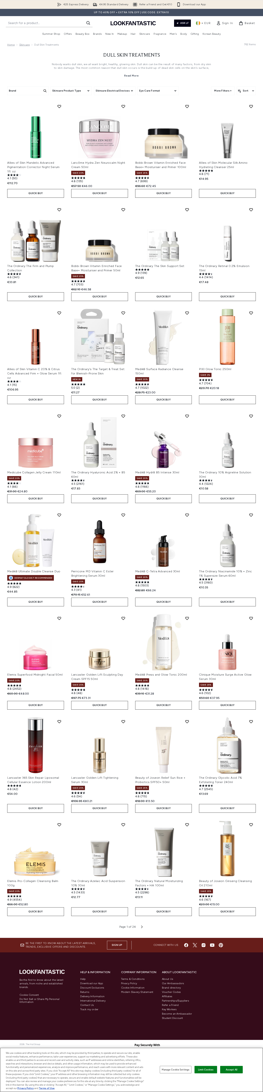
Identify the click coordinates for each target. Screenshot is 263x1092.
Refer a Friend (170, 1005)
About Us (167, 979)
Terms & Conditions (133, 979)
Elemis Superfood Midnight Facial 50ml (35, 674)
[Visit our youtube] (212, 945)
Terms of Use (47, 1088)
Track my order (89, 1009)
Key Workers (169, 1009)
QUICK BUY (35, 193)
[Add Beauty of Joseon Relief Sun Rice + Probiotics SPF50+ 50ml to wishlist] (187, 721)
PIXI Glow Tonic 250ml (215, 369)
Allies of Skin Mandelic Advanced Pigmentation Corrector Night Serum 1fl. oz (33, 167)
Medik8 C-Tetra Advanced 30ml (157, 571)
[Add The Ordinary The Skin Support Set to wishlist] (187, 209)
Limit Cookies (205, 1069)
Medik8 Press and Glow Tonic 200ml (161, 674)
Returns (84, 992)
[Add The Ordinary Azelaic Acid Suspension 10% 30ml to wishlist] (123, 824)
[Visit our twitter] (195, 945)
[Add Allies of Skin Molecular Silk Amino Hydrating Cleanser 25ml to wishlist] (251, 106)
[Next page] (142, 927)
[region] (131, 1070)
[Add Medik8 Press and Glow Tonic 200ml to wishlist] (187, 618)
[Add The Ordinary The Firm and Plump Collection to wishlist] (59, 209)
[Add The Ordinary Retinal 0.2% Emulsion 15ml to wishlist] (251, 209)
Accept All (231, 1069)
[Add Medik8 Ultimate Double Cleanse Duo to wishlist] (59, 515)
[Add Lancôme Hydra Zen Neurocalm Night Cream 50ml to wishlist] (123, 106)
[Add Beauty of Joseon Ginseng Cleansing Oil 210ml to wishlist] (251, 824)
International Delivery (93, 1000)
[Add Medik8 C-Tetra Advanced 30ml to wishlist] (187, 515)
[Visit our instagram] (203, 945)
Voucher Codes (171, 992)
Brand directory (171, 987)
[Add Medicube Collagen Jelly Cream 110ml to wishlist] (59, 416)
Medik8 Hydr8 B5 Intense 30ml (157, 472)
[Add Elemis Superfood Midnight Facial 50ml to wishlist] (59, 618)
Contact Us (87, 1005)
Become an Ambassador (177, 1013)
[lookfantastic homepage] (133, 23)
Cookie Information (133, 987)
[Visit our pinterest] (221, 945)
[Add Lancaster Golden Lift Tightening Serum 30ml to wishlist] (123, 721)
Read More (131, 75)
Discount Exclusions (92, 987)
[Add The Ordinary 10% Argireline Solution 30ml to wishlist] (251, 416)
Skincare (24, 44)
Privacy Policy (129, 983)
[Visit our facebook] (186, 945)
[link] (224, 23)
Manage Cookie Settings (175, 1069)
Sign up (117, 945)
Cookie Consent (29, 995)
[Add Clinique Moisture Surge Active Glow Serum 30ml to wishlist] (251, 618)
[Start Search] (88, 23)
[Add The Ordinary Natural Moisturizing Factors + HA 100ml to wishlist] (187, 824)
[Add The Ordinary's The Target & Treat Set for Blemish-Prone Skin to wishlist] (123, 313)
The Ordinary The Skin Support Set (159, 266)
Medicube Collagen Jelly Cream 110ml (34, 472)
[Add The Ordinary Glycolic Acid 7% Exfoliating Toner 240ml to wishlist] (251, 721)
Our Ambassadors (173, 983)
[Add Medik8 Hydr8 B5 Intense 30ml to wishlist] (187, 416)
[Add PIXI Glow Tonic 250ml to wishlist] (251, 313)
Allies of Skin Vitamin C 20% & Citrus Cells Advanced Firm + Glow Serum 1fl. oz (34, 373)
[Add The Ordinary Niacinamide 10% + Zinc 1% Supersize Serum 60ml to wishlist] (251, 515)
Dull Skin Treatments (131, 55)
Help (83, 979)
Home (11, 44)
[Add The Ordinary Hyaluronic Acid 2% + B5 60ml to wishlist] (123, 416)
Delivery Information (92, 996)
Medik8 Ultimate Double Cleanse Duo (33, 571)
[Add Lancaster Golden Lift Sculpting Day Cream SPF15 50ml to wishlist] (123, 618)
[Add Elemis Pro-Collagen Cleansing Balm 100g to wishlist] (59, 824)
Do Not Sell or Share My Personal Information (39, 1001)
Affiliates (167, 996)
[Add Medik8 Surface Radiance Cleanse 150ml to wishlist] (187, 313)
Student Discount (172, 1018)
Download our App (91, 983)
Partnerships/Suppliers (175, 1000)
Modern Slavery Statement (137, 992)
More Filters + (223, 90)
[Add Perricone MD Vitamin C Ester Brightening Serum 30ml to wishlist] (123, 515)
